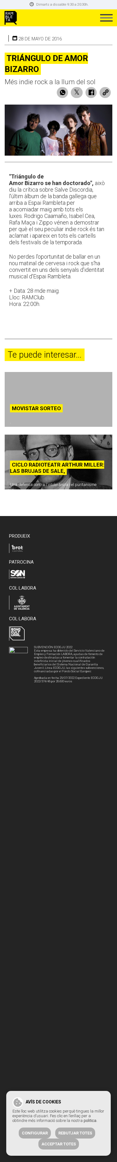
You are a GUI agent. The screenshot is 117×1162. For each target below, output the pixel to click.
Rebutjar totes (75, 1133)
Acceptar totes (58, 1144)
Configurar (35, 1133)
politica (90, 1120)
